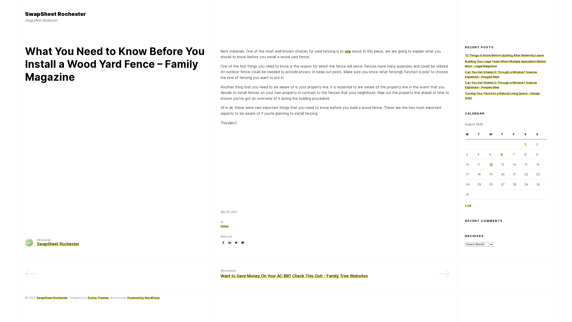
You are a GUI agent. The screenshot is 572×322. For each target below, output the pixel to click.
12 (491, 164)
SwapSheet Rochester (52, 297)
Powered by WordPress (143, 297)
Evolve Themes (98, 297)
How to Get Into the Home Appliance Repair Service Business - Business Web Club (126, 275)
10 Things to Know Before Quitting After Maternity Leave (504, 55)
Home (225, 226)
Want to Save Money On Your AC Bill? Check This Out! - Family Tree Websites (294, 275)
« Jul (468, 205)
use (348, 51)
